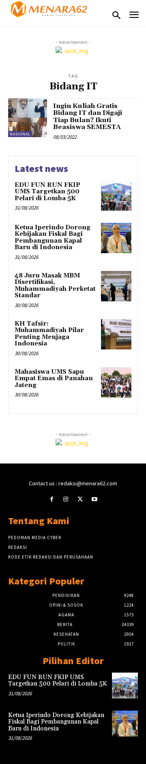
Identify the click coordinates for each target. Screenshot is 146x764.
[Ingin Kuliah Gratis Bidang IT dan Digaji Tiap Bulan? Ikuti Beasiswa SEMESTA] (27, 117)
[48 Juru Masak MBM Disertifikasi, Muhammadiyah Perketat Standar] (116, 286)
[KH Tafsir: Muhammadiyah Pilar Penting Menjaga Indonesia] (116, 334)
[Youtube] (94, 499)
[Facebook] (52, 499)
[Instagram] (66, 499)
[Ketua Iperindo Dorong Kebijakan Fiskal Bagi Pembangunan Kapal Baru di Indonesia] (116, 238)
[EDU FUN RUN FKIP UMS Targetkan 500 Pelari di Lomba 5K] (116, 195)
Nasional (20, 134)
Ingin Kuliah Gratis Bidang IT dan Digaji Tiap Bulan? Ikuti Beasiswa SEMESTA (87, 116)
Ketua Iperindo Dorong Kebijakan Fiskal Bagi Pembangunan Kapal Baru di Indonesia (52, 238)
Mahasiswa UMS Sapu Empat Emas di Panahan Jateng (54, 378)
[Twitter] (80, 499)
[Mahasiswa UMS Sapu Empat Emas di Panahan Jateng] (116, 382)
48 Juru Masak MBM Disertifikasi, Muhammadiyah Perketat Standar (55, 286)
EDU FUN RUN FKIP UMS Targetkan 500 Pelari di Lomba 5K (47, 191)
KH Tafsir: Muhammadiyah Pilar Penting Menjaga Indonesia (49, 334)
